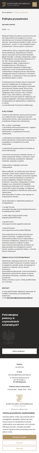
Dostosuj (19, 443)
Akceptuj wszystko (19, 437)
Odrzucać (19, 448)
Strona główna (7, 12)
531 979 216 (19, 367)
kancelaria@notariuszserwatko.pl (19, 298)
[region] (19, 431)
